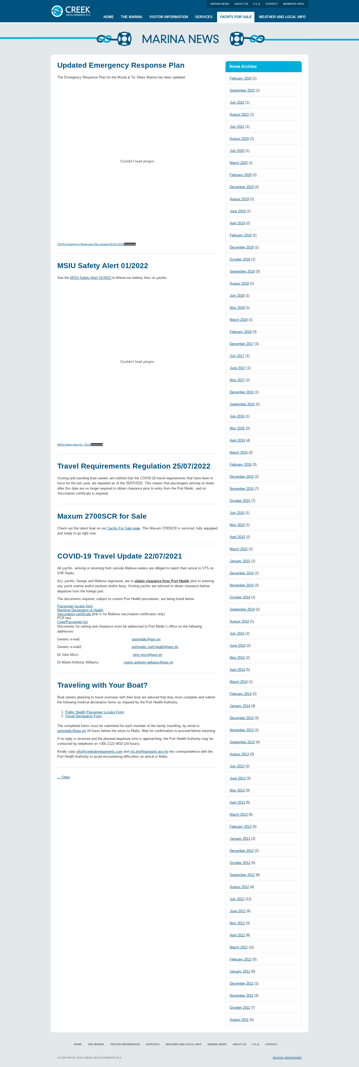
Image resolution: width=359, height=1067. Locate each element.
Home (109, 17)
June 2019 (237, 211)
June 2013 (237, 778)
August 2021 (239, 114)
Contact (271, 3)
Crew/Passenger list (72, 622)
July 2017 (237, 356)
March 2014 (239, 682)
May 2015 (237, 525)
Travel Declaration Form (83, 716)
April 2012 (237, 935)
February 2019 (241, 235)
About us (241, 3)
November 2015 (242, 489)
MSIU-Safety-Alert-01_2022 (74, 444)
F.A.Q (256, 3)
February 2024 (241, 78)
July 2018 (237, 296)
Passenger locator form (75, 606)
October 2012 (240, 863)
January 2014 (240, 706)
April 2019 (237, 223)
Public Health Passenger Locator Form (94, 712)
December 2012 (242, 851)
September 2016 (242, 404)
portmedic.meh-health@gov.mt (155, 647)
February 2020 (241, 175)
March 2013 (239, 814)
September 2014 (242, 609)
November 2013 (242, 730)
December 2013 (242, 718)
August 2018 (239, 283)
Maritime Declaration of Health (80, 610)
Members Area (293, 3)
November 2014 (242, 585)
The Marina (131, 17)
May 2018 (237, 308)
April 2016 (237, 440)
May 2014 (237, 658)
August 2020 (239, 139)
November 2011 (241, 995)
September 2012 (242, 875)
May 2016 (237, 428)
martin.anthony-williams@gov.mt (148, 662)
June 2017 (237, 368)
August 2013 (239, 754)
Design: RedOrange (287, 1057)
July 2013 (237, 766)
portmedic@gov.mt (146, 639)
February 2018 (241, 332)
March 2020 (239, 163)
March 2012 (239, 947)
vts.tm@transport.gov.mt (149, 751)
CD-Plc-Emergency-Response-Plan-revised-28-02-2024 (90, 244)
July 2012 (237, 899)
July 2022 (237, 102)
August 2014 (239, 621)
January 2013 (240, 839)
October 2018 (240, 259)
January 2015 (240, 561)
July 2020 (237, 151)
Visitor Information (168, 17)
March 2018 (239, 320)
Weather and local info (282, 17)
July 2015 (237, 513)
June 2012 (237, 911)
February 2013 (241, 827)
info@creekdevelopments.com (99, 751)
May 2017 (237, 380)
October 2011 (240, 1008)
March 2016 (239, 452)
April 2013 (237, 802)
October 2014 (240, 597)
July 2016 (237, 416)
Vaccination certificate (74, 614)
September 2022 (242, 90)
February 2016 (241, 464)
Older (63, 777)
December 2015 (242, 477)
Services (204, 17)
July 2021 (237, 127)
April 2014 (237, 670)
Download (130, 244)
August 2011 (239, 1020)
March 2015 (239, 549)
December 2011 (241, 983)
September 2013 (242, 742)
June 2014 (237, 645)
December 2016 (242, 392)
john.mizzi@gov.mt (147, 655)
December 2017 (242, 344)
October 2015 (240, 501)
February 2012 (241, 959)
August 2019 (239, 199)
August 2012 (239, 887)
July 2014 (237, 633)
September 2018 (242, 271)
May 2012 (237, 923)
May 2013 (237, 790)
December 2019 (242, 187)
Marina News (220, 3)
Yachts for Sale (236, 17)
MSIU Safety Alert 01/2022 (91, 278)
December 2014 (242, 573)
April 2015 (237, 537)
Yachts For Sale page (123, 528)
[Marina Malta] (72, 9)
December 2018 (242, 247)
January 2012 (240, 971)
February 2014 (241, 694)
